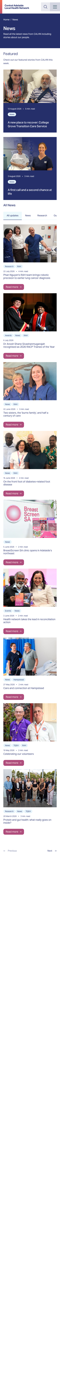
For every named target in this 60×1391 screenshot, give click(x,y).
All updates (12, 215)
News (28, 215)
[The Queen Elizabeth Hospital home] (17, 7)
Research (42, 215)
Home (6, 19)
